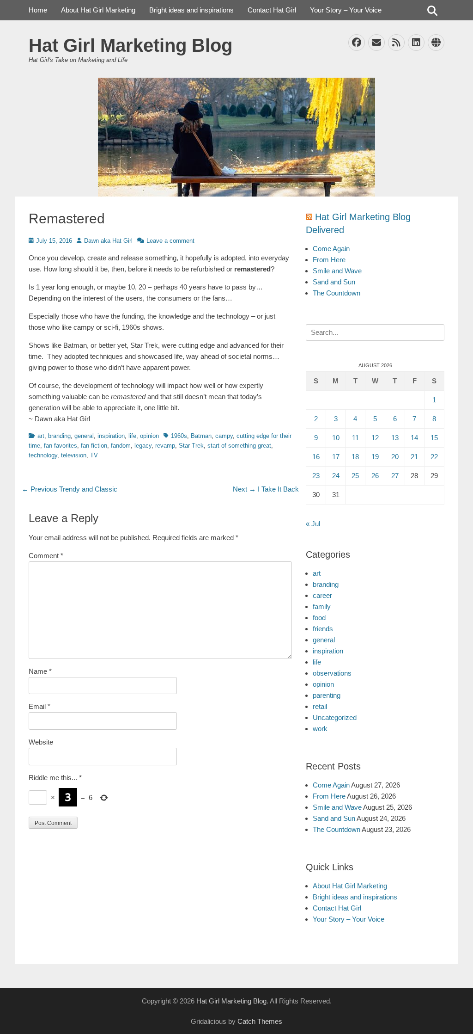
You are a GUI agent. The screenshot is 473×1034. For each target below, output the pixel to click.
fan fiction (94, 445)
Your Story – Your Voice (346, 10)
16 (316, 457)
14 (414, 438)
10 (336, 438)
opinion (149, 435)
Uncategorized (335, 717)
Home (38, 10)
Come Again (331, 248)
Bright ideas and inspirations (191, 10)
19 (375, 457)
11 (355, 438)
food (319, 618)
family (322, 606)
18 (355, 457)
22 (434, 457)
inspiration (111, 435)
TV (94, 455)
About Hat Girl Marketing (98, 10)
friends (323, 629)
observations (332, 673)
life (132, 435)
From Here (329, 260)
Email (39, 706)
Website (41, 742)
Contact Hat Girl (272, 10)
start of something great (239, 445)
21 (414, 457)
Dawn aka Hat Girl (108, 240)
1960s (179, 435)
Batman (201, 435)
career (322, 595)
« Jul (313, 524)
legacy (143, 445)
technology (43, 455)
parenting (326, 695)
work (320, 728)
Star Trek (191, 445)
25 (355, 476)
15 (434, 438)
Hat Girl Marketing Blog (130, 45)
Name (40, 671)
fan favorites (60, 445)
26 (375, 476)
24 (336, 476)
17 (336, 457)
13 (395, 438)
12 (375, 438)
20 (395, 457)
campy (224, 435)
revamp (165, 445)
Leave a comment (170, 240)
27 (395, 476)
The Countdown (336, 293)
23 (316, 476)
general (84, 435)
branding (59, 435)
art (40, 435)
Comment (46, 556)
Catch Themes (259, 1021)
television (73, 455)
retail (320, 706)
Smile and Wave (337, 271)
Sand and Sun (334, 282)
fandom (121, 445)
